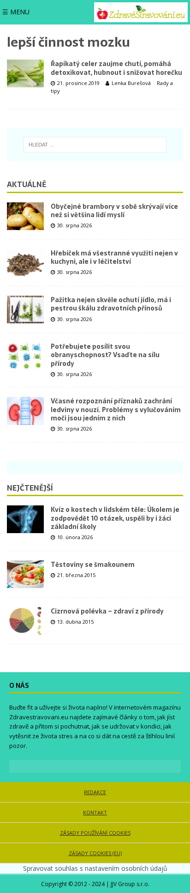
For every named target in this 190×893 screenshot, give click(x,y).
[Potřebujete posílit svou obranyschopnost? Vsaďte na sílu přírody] (25, 356)
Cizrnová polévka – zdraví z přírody (107, 611)
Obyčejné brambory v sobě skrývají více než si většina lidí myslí (114, 210)
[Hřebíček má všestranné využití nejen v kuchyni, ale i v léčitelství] (25, 263)
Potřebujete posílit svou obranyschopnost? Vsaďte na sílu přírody (105, 354)
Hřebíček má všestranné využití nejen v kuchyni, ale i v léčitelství (114, 257)
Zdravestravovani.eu (38, 717)
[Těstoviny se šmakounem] (25, 574)
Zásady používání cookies (95, 832)
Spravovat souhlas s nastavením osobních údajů (95, 868)
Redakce (95, 792)
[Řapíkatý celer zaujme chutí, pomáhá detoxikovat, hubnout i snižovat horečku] (25, 73)
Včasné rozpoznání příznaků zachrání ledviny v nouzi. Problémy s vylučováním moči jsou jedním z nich (116, 409)
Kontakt (95, 812)
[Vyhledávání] (95, 144)
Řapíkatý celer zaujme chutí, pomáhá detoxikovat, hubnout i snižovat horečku (116, 68)
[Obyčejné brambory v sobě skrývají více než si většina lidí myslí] (25, 216)
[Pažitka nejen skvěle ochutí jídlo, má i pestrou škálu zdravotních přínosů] (25, 309)
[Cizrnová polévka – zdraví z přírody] (25, 621)
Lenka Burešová (131, 82)
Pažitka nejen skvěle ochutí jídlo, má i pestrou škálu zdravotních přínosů (111, 304)
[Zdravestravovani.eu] (141, 12)
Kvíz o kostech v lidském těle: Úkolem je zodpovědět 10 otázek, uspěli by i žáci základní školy (115, 517)
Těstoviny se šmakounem (93, 564)
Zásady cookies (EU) (95, 853)
